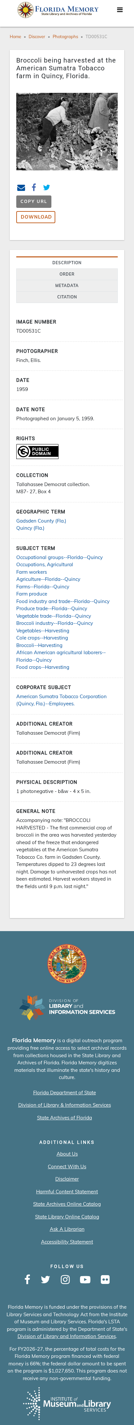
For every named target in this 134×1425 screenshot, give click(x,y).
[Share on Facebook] (34, 188)
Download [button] (36, 217)
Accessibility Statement (67, 1242)
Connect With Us (67, 1166)
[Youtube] (85, 1280)
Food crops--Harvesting (42, 667)
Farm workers (31, 572)
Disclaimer (67, 1179)
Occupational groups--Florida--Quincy (59, 557)
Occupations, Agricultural (44, 564)
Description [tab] (67, 262)
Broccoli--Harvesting (39, 645)
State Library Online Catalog (67, 1217)
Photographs (65, 36)
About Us (67, 1154)
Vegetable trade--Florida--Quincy (53, 616)
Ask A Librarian (67, 1229)
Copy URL (33, 201)
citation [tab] (67, 297)
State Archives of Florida (64, 1118)
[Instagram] (65, 1280)
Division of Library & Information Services (64, 1105)
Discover (37, 36)
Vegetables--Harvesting (42, 630)
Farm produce (31, 594)
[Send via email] (21, 188)
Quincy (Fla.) (30, 528)
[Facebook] (27, 1280)
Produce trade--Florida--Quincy (51, 608)
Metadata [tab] (67, 285)
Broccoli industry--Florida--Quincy (54, 623)
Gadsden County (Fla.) (41, 521)
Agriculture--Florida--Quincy (48, 579)
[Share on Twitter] (47, 188)
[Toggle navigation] (120, 11)
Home (15, 36)
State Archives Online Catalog (67, 1204)
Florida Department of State (64, 1092)
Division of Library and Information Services (67, 1336)
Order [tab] (67, 274)
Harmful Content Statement (67, 1191)
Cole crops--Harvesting (42, 638)
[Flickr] (105, 1280)
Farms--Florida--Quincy (42, 586)
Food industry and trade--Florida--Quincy (63, 601)
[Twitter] (45, 1280)
